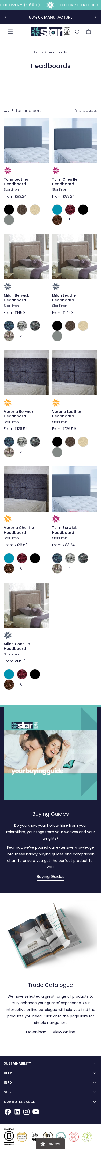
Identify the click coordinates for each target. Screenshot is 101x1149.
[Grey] (9, 220)
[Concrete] (35, 326)
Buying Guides (50, 877)
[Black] (9, 209)
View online (64, 1032)
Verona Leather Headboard (66, 414)
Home (39, 52)
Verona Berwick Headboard (18, 414)
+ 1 (19, 220)
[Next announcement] (95, 17)
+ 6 (68, 220)
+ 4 (20, 336)
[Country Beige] (9, 336)
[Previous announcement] (5, 17)
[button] (10, 31)
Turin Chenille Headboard (64, 181)
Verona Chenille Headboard (19, 530)
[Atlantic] (9, 326)
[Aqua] (57, 209)
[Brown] (22, 209)
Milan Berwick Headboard (16, 297)
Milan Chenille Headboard (17, 646)
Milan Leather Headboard (64, 297)
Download (36, 1032)
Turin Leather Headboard (16, 181)
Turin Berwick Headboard (64, 530)
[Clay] (22, 326)
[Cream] (35, 209)
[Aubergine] (70, 209)
